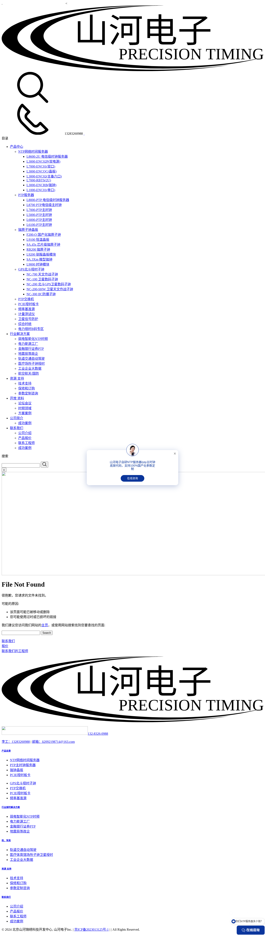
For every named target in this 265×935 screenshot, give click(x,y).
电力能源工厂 (28, 343)
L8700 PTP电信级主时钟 (44, 205)
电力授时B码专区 (31, 329)
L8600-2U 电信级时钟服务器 (47, 156)
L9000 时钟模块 (37, 264)
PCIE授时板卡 (28, 304)
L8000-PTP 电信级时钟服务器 (47, 200)
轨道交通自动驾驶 (31, 358)
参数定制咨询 (28, 393)
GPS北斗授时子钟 (31, 269)
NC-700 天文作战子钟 (42, 274)
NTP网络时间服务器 (33, 151)
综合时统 (24, 324)
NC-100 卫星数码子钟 (42, 279)
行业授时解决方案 (11, 807)
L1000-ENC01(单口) (40, 190)
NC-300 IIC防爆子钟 (41, 294)
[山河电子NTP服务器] (132, 721)
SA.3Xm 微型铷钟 (39, 259)
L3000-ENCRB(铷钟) (41, 185)
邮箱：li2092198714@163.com (53, 741)
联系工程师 (26, 443)
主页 (44, 625)
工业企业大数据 (29, 368)
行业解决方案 (20, 334)
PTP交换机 (26, 299)
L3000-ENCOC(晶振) (41, 171)
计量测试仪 (26, 314)
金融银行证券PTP (31, 348)
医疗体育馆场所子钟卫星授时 (31, 854)
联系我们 (16, 428)
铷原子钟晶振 (28, 229)
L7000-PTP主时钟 (39, 210)
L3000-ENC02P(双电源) (43, 161)
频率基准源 (26, 309)
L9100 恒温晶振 (37, 239)
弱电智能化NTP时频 (33, 339)
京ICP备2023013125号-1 (91, 929)
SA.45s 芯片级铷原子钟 (43, 244)
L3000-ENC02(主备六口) (44, 176)
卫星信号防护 (28, 319)
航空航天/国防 (28, 373)
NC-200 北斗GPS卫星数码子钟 (48, 284)
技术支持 (24, 383)
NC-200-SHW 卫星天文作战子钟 (49, 289)
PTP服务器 (26, 195)
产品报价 (24, 438)
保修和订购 (26, 388)
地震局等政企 (28, 353)
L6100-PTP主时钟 (39, 224)
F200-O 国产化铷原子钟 (43, 234)
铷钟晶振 (16, 770)
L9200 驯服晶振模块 (41, 254)
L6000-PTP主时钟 (39, 220)
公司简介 (16, 418)
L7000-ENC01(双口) (40, 166)
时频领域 (24, 408)
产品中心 (16, 146)
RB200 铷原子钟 (38, 249)
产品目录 (6, 750)
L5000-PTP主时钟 (39, 215)
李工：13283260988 (16, 741)
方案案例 (24, 413)
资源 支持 (17, 378)
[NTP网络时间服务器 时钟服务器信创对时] (132, 70)
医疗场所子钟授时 (31, 363)
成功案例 (24, 423)
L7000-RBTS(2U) (38, 180)
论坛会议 (24, 403)
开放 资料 (17, 398)
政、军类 (6, 840)
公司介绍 (24, 433)
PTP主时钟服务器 (23, 765)
